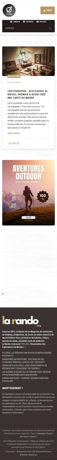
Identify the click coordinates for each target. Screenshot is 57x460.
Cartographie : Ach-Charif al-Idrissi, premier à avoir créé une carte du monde (28, 94)
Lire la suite (28, 133)
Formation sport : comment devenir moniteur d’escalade (25, 379)
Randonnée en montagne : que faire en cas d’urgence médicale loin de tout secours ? (23, 360)
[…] (24, 347)
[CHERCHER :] (28, 28)
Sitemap (41, 433)
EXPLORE (25, 344)
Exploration (14, 143)
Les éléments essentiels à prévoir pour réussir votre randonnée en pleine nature (26, 373)
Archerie (33, 455)
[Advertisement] (28, 263)
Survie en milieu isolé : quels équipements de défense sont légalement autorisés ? (24, 367)
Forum (49, 433)
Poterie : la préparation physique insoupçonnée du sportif (26, 354)
